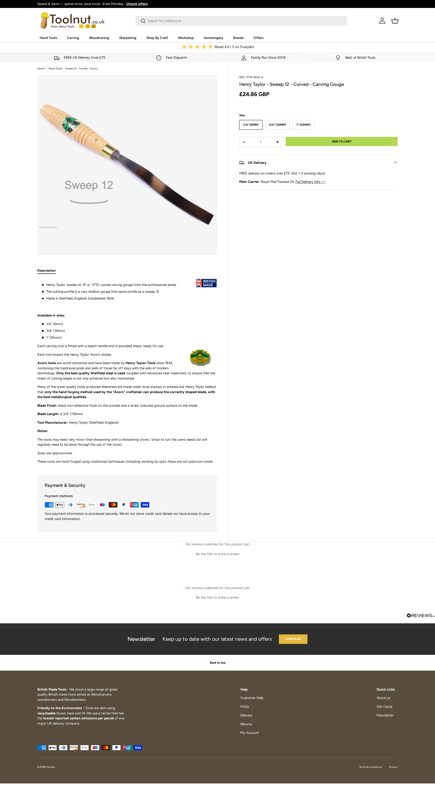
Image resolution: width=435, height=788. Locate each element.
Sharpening (127, 38)
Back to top (217, 662)
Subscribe (293, 639)
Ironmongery (213, 38)
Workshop (186, 38)
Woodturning (99, 38)
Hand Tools (48, 38)
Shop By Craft (157, 38)
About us (383, 698)
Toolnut (51, 767)
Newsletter (385, 715)
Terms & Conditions (370, 767)
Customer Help (251, 698)
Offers (258, 38)
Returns (246, 724)
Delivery (246, 715)
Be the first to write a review (217, 554)
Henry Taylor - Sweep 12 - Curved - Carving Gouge (73, 68)
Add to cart (342, 141)
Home (40, 68)
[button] (395, 21)
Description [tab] (46, 270)
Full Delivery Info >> (310, 182)
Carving (73, 38)
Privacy (393, 767)
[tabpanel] (127, 371)
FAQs (244, 707)
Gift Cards (384, 707)
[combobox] (241, 21)
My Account (249, 733)
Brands (238, 38)
